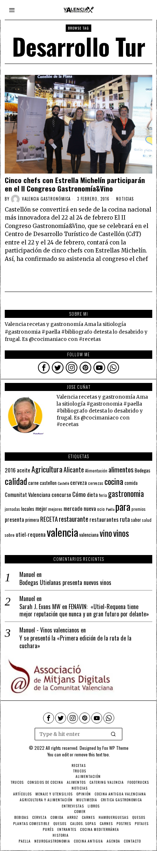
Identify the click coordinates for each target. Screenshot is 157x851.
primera (32, 519)
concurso (61, 494)
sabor (136, 519)
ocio (101, 509)
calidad (16, 481)
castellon (48, 482)
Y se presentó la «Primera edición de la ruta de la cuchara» (75, 642)
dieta (92, 494)
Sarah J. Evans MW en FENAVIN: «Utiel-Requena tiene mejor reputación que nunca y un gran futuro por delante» (84, 610)
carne (33, 482)
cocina (113, 481)
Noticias (125, 199)
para (122, 506)
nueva (90, 508)
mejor (41, 508)
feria (103, 495)
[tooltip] (44, 367)
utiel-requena (31, 534)
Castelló (63, 483)
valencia (62, 532)
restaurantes (104, 519)
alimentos (121, 469)
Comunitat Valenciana (27, 494)
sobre (10, 534)
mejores (55, 509)
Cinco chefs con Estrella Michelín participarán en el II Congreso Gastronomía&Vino (75, 184)
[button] (113, 734)
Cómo (79, 494)
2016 (10, 470)
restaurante (73, 519)
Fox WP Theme (115, 748)
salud (147, 520)
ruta (125, 519)
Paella (110, 509)
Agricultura (46, 469)
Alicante (74, 469)
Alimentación (96, 471)
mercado (73, 508)
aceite (23, 470)
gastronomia (126, 493)
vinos (121, 532)
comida (131, 482)
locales (27, 508)
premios (138, 509)
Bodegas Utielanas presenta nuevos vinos (65, 582)
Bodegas (142, 470)
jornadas (12, 509)
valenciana (89, 534)
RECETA (49, 519)
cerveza (78, 482)
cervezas (95, 483)
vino (106, 533)
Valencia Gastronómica (46, 199)
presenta (14, 519)
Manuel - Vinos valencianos (49, 630)
